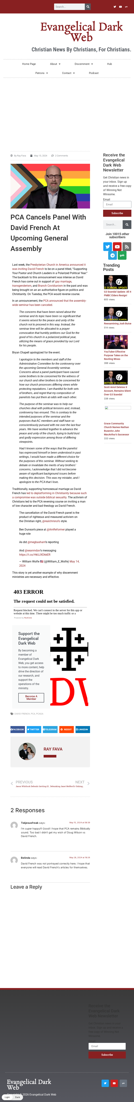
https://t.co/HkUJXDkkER (34, 554)
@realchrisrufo (51, 521)
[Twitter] (114, 6)
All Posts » (50, 756)
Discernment (82, 64)
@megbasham (36, 542)
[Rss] (126, 246)
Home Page (29, 64)
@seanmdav (32, 550)
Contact (66, 73)
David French (22, 713)
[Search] (88, 6)
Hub (109, 64)
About (53, 64)
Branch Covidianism (50, 285)
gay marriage (63, 281)
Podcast (94, 73)
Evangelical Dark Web (81, 32)
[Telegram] (112, 255)
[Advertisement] (67, 107)
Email (106, 199)
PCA (33, 713)
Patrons (39, 73)
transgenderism (21, 285)
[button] (17, 729)
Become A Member (31, 698)
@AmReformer (56, 529)
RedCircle (28, 618)
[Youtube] (120, 6)
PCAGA (39, 713)
